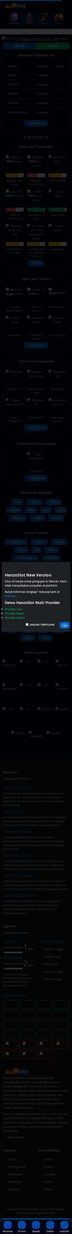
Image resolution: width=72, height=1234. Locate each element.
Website (10, 596)
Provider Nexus (15, 613)
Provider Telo (13, 609)
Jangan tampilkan (42, 624)
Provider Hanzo (15, 618)
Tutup (64, 625)
